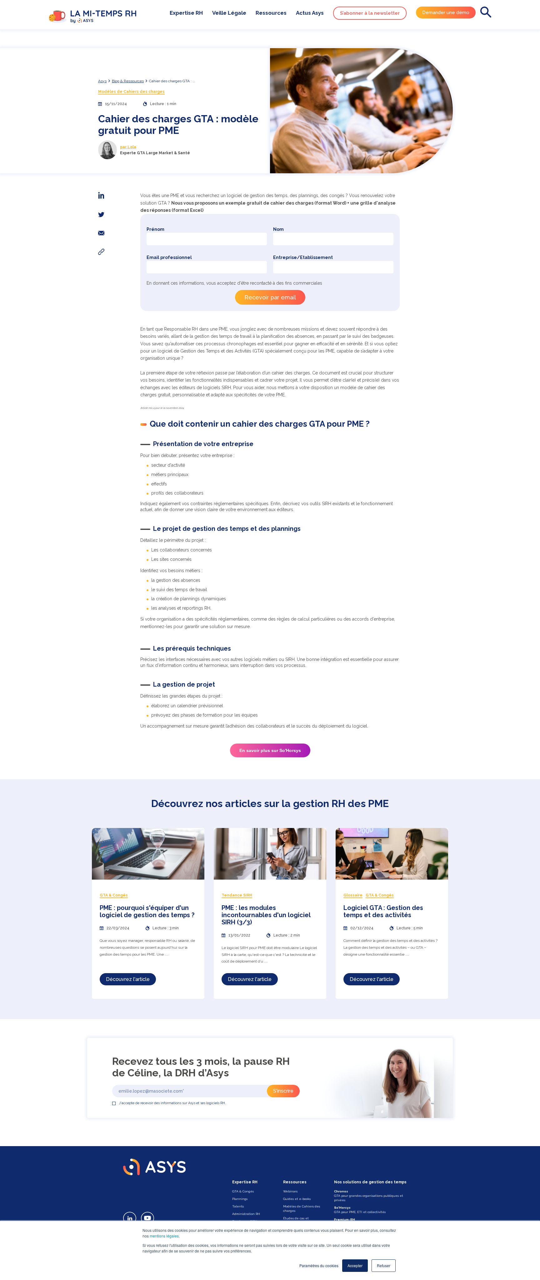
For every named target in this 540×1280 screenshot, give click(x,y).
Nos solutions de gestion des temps (370, 1182)
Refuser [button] (383, 1265)
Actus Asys (310, 13)
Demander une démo (445, 12)
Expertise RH (186, 13)
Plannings (240, 1199)
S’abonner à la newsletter (370, 13)
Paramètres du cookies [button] (318, 1265)
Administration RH (246, 1214)
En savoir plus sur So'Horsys (270, 750)
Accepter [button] (355, 1265)
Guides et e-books (297, 1199)
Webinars (290, 1191)
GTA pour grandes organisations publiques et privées (368, 1196)
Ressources (271, 13)
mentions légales (164, 1235)
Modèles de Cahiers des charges (131, 91)
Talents (238, 1206)
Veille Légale (229, 13)
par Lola (128, 147)
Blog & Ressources (128, 81)
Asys (102, 81)
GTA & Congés (243, 1191)
